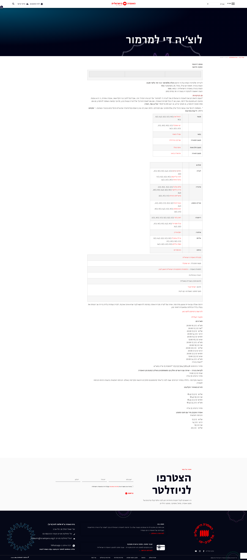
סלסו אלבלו (177, 187)
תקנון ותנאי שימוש (132, 557)
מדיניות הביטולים (105, 557)
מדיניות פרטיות (118, 557)
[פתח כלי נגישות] (1, 7)
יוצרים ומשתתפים (233, 57)
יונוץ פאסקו (177, 209)
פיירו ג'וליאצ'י (176, 190)
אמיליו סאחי (176, 134)
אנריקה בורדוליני (175, 140)
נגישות (143, 557)
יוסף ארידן (177, 232)
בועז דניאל (177, 203)
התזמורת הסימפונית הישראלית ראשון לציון (173, 269)
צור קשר (93, 557)
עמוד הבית (241, 57)
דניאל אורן (177, 117)
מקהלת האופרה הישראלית (192, 257)
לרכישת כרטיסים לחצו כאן (192, 312)
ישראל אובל (192, 287)
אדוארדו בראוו (176, 153)
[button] (233, 4)
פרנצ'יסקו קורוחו (175, 196)
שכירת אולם (152, 557)
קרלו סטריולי (176, 224)
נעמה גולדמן (177, 244)
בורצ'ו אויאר (177, 180)
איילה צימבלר (176, 238)
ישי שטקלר (177, 125)
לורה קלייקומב (176, 177)
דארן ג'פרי (177, 218)
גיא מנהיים (177, 250)
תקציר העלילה (197, 317)
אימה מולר (177, 147)
